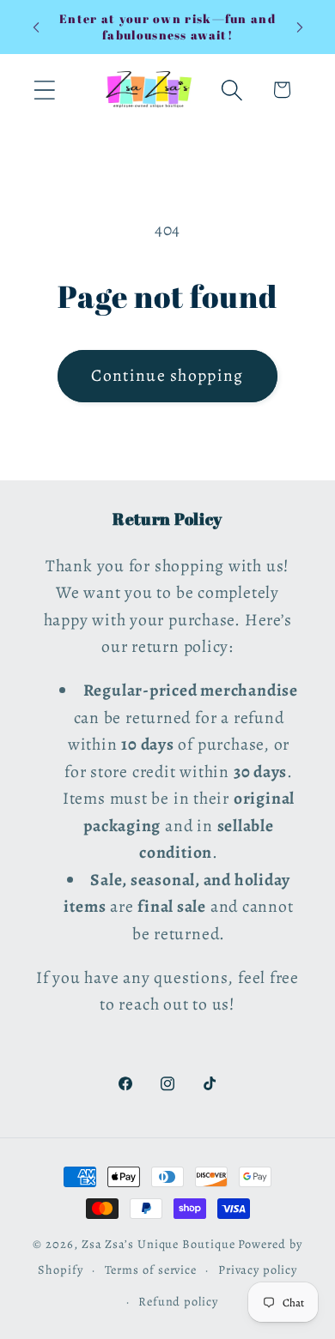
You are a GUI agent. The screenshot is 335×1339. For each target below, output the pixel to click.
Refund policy (178, 1301)
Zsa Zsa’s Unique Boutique (158, 1243)
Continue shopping (167, 375)
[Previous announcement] (36, 27)
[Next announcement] (300, 27)
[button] (44, 89)
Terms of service (151, 1269)
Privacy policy (257, 1269)
